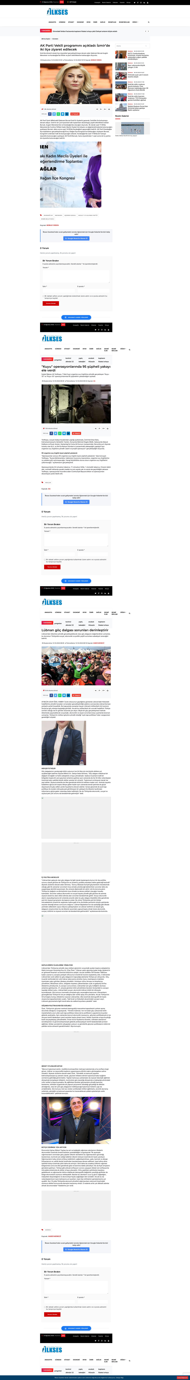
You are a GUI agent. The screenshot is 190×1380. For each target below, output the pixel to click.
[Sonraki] (148, 31)
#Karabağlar (48, 215)
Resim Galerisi (106, 2)
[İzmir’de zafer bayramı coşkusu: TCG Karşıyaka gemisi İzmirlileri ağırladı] (121, 97)
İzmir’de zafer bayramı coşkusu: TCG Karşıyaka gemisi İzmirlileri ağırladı (137, 98)
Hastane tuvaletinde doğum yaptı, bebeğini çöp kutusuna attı (83, 360)
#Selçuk (48, 482)
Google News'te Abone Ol (77, 238)
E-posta (81, 286)
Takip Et (75, 114)
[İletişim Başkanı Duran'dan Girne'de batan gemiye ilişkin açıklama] (121, 107)
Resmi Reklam (124, 22)
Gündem (62, 22)
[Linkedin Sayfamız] (144, 3)
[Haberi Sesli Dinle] (97, 109)
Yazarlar (122, 2)
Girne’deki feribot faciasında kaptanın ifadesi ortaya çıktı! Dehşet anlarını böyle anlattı (103, 360)
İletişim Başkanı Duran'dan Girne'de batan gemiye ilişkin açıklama (138, 108)
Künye (128, 2)
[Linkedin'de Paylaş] (67, 114)
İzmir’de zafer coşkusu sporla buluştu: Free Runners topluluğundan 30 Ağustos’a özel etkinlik (138, 87)
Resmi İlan (112, 22)
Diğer (135, 22)
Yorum (46, 267)
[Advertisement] (113, 12)
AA (94, 381)
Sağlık (102, 22)
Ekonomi (80, 22)
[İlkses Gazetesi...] (57, 11)
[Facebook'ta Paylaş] (50, 114)
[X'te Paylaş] (54, 114)
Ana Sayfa (46, 39)
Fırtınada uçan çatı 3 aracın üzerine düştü (138, 76)
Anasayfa (97, 2)
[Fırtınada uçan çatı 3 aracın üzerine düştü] (121, 76)
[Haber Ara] (148, 22)
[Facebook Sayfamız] (137, 3)
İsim (45, 286)
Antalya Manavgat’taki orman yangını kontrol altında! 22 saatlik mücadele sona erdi (84, 31)
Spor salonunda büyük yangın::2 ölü (136, 66)
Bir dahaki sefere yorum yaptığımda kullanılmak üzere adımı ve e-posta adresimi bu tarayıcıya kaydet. (76, 297)
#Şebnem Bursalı (70, 215)
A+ (105, 109)
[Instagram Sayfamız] (141, 3)
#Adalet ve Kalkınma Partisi (88, 215)
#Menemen (58, 215)
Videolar (115, 2)
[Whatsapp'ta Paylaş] (58, 114)
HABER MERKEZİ (98, 643)
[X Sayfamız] (134, 3)
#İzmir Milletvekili (47, 219)
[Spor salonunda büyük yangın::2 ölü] (121, 66)
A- (101, 109)
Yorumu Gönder (51, 303)
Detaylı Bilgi (119, 1377)
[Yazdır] (109, 109)
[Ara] (146, 46)
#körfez (48, 1230)
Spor (88, 22)
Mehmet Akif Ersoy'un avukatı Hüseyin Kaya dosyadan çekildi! (92, 360)
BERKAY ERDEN (96, 60)
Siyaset (71, 22)
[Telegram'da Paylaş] (62, 114)
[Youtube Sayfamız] (147, 3)
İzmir (95, 22)
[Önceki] (145, 31)
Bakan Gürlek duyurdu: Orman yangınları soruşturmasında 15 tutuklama (60, 360)
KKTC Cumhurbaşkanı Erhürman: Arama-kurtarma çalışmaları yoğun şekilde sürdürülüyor (138, 56)
